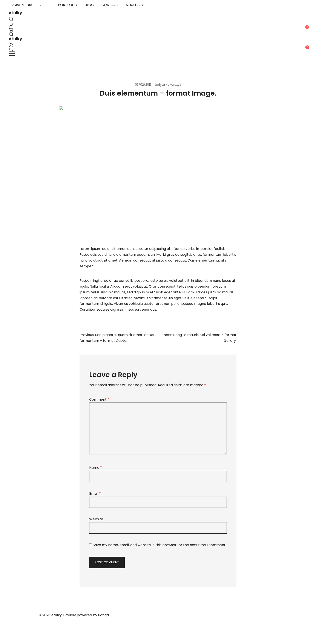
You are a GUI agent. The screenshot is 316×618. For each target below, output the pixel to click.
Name (95, 467)
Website (96, 519)
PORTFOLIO (67, 4)
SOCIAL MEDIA (20, 4)
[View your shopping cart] (10, 28)
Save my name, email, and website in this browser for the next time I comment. (159, 544)
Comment (99, 399)
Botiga (103, 615)
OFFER (45, 4)
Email (95, 493)
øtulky (15, 13)
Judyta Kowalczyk (168, 84)
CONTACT (109, 4)
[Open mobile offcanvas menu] (12, 54)
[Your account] (10, 23)
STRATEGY (134, 4)
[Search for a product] (10, 17)
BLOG (89, 4)
